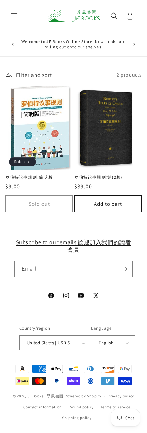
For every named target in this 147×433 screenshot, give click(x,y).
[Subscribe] (124, 269)
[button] (14, 16)
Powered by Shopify (83, 395)
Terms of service (116, 407)
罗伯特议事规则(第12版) (98, 177)
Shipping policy (77, 417)
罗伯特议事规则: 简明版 (28, 177)
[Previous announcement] (13, 44)
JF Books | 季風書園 (45, 395)
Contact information (42, 407)
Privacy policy (121, 395)
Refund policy (81, 407)
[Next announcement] (134, 44)
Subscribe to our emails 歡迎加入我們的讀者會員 (73, 246)
